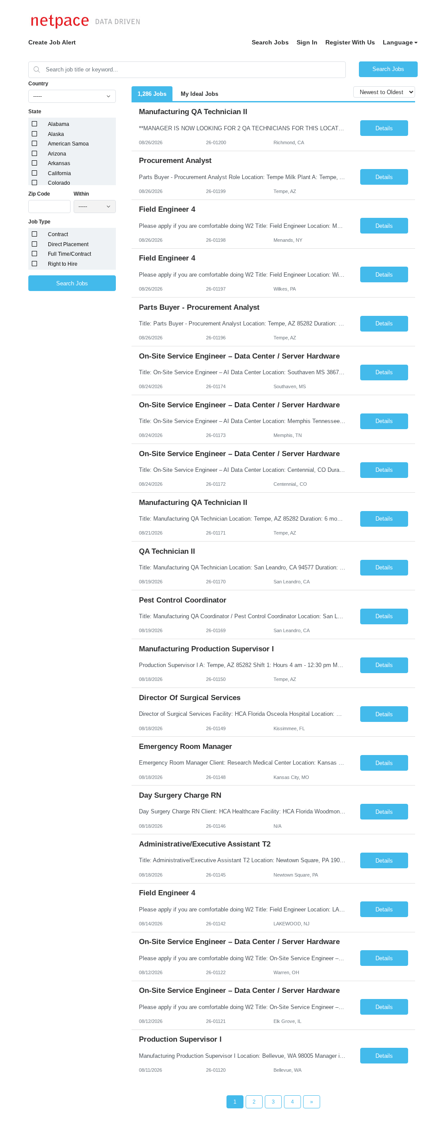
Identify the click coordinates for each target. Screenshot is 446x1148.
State (34, 111)
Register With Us (350, 42)
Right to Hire (63, 264)
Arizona (57, 154)
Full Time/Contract (69, 254)
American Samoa (68, 144)
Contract (58, 234)
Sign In (307, 42)
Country (38, 84)
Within (81, 194)
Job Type (39, 222)
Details (384, 128)
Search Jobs (270, 42)
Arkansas (59, 163)
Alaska (56, 134)
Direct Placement (68, 244)
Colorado (59, 183)
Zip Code (39, 194)
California (59, 173)
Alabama (58, 124)
